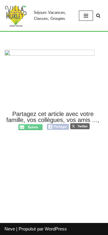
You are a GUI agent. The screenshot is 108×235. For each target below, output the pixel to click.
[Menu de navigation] (86, 16)
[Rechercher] (98, 15)
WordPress (56, 228)
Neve (9, 228)
